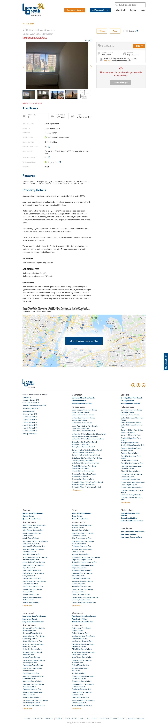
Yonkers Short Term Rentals (81, 628)
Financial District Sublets (80, 469)
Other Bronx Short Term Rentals (83, 533)
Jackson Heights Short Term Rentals (35, 557)
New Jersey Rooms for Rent (131, 537)
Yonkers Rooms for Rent (80, 633)
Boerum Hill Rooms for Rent (130, 435)
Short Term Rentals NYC (31, 403)
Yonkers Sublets (77, 631)
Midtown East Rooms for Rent (82, 423)
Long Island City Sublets (31, 544)
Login (143, 10)
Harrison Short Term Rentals (82, 692)
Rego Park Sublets (29, 568)
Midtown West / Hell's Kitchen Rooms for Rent (88, 439)
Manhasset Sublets (29, 687)
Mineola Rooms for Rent (31, 673)
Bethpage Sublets (29, 695)
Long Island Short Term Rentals (34, 616)
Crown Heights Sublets (129, 485)
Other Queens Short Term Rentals (34, 525)
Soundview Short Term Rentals (82, 581)
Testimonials (105, 719)
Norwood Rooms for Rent (80, 554)
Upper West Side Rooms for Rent (83, 431)
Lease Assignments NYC (31, 408)
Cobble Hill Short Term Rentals (131, 474)
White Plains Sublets (79, 647)
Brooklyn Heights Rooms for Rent (132, 445)
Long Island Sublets (30, 619)
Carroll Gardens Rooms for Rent (132, 463)
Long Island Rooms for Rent (33, 622)
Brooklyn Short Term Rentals (132, 398)
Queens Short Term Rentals (33, 513)
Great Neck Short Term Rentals (33, 676)
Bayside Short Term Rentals (32, 589)
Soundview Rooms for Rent (81, 586)
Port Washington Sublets (31, 703)
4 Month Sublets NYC (30, 425)
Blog (82, 719)
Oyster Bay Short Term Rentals (33, 644)
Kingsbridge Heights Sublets (82, 560)
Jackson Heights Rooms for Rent (34, 562)
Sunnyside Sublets (29, 576)
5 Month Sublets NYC (30, 428)
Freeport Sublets (28, 655)
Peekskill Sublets (77, 663)
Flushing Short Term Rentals (32, 597)
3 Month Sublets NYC (30, 422)
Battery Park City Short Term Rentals (84, 442)
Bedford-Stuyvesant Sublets (131, 422)
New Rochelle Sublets (79, 639)
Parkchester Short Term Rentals (83, 541)
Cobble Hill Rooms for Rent (130, 479)
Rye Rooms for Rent (78, 673)
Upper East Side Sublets (80, 412)
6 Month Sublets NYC (30, 431)
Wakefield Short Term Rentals (82, 573)
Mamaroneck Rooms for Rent (82, 705)
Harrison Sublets (77, 695)
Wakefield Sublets (78, 576)
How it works (71, 719)
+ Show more (76, 490)
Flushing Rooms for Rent (31, 602)
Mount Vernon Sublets (79, 655)
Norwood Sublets (78, 552)
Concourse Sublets (78, 592)
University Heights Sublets (81, 600)
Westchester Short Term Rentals (84, 616)
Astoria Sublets (28, 536)
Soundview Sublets (78, 584)
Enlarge (87, 40)
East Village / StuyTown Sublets (83, 460)
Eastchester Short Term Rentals (83, 684)
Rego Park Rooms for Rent (32, 570)
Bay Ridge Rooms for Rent (130, 415)
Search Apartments (75, 10)
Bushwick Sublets (127, 451)
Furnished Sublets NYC (31, 400)
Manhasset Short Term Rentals (33, 684)
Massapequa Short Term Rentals (34, 660)
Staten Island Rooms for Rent (132, 521)
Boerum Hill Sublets (128, 432)
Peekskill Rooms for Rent (80, 665)
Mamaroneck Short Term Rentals (83, 700)
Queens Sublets (28, 516)
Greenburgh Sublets (79, 679)
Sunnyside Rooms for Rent (32, 578)
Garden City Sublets (30, 639)
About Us (49, 719)
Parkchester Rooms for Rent (81, 546)
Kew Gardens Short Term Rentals (34, 581)
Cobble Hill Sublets (127, 477)
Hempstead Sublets (29, 631)
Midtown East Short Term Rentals (83, 418)
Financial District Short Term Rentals (84, 466)
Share (103, 31)
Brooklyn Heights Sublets (129, 442)
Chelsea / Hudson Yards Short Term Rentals (87, 450)
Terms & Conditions (136, 719)
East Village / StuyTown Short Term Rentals (87, 458)
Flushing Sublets (28, 600)
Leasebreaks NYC (29, 411)
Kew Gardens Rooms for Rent (33, 586)
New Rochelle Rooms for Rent (82, 641)
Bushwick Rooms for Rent (129, 453)
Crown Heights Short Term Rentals (133, 482)
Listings (27, 719)
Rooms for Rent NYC (30, 414)
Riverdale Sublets (78, 528)
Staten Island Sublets (129, 518)
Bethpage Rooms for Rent (31, 697)
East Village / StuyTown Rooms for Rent (85, 463)
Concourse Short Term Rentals (82, 589)
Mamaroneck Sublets (79, 703)
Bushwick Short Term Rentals (131, 448)
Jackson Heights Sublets (31, 560)
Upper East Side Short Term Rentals (84, 410)
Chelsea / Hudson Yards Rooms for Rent (86, 455)
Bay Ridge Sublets (127, 412)
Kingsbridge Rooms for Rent (82, 570)
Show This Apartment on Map (84, 340)
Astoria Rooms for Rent (31, 538)
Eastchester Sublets (78, 687)
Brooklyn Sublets (127, 401)
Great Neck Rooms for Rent (32, 681)
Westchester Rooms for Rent (82, 622)
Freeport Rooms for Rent (31, 657)
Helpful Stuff (120, 10)
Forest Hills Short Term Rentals (33, 549)
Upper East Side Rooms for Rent (83, 415)
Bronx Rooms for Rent (80, 519)
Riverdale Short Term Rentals (82, 525)
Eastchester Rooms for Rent (81, 689)
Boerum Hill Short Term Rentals (132, 430)
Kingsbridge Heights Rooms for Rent (84, 562)
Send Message (121, 82)
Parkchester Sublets (79, 544)
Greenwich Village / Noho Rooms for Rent (86, 487)
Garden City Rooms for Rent (32, 641)
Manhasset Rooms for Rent (32, 689)
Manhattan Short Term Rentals (83, 398)
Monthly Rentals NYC (30, 434)
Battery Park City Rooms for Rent (83, 447)
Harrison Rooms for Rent (80, 697)
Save (115, 31)
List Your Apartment (100, 10)
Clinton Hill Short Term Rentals (131, 466)
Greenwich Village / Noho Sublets (83, 484)
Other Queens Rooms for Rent (33, 530)
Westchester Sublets (79, 619)
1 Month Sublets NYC (30, 417)
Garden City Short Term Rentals (34, 636)
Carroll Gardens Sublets (129, 461)
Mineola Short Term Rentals (32, 668)
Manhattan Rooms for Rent (82, 403)
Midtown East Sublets (79, 420)
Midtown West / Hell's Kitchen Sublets (85, 436)
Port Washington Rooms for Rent (34, 705)
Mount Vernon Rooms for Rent (82, 657)
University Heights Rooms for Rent (84, 602)
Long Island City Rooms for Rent (34, 546)
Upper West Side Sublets (80, 428)
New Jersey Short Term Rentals (132, 532)
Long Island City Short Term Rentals (35, 541)
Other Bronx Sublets (79, 536)
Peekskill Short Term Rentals (82, 660)
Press (94, 719)
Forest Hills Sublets (29, 552)
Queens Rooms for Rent (31, 519)
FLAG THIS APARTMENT (33, 103)
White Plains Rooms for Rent (82, 649)
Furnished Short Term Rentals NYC (35, 406)
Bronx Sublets (77, 516)
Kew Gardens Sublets (30, 584)
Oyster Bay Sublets (29, 647)
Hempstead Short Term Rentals (34, 628)
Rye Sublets (76, 671)
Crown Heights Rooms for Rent (131, 487)
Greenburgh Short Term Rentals (83, 676)
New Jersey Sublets (128, 534)
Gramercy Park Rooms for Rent (82, 479)
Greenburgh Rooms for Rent (82, 681)
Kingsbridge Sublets (79, 568)
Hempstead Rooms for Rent (32, 633)
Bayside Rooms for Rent (31, 594)
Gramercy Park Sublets (80, 476)
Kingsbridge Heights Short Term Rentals (86, 557)
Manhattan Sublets (79, 401)
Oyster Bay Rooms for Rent (32, 649)
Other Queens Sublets (30, 528)
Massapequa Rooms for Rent (33, 665)
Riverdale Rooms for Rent (81, 530)
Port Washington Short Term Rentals (35, 700)
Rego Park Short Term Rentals (33, 565)
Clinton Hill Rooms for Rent (130, 471)
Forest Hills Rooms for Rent (32, 554)
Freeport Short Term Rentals (32, 652)
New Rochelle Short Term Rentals (83, 636)
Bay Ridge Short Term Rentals (131, 410)
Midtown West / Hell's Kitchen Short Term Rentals (89, 434)
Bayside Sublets (28, 592)
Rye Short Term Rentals (80, 668)
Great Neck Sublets (29, 679)
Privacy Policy (119, 719)
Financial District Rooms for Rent (83, 471)
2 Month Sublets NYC (30, 420)
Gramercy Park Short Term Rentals (84, 474)
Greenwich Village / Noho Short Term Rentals (87, 482)
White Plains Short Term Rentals (83, 644)
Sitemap (59, 719)
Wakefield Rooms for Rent (81, 578)
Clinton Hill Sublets (127, 469)
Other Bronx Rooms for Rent (81, 538)
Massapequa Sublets (30, 663)
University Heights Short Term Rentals (85, 597)
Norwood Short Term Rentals (82, 549)
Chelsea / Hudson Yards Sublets (83, 452)
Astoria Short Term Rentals (32, 533)
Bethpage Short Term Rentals (33, 692)
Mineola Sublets (28, 671)
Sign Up (133, 10)
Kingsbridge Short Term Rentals (83, 565)
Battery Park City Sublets (80, 444)
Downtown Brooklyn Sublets (131, 495)
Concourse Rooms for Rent (81, 594)
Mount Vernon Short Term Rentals (83, 652)
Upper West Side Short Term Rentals (85, 426)
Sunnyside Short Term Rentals (33, 573)
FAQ (87, 719)
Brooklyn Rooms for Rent (130, 403)
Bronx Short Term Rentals (81, 513)
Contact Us (38, 719)
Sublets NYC (27, 397)
